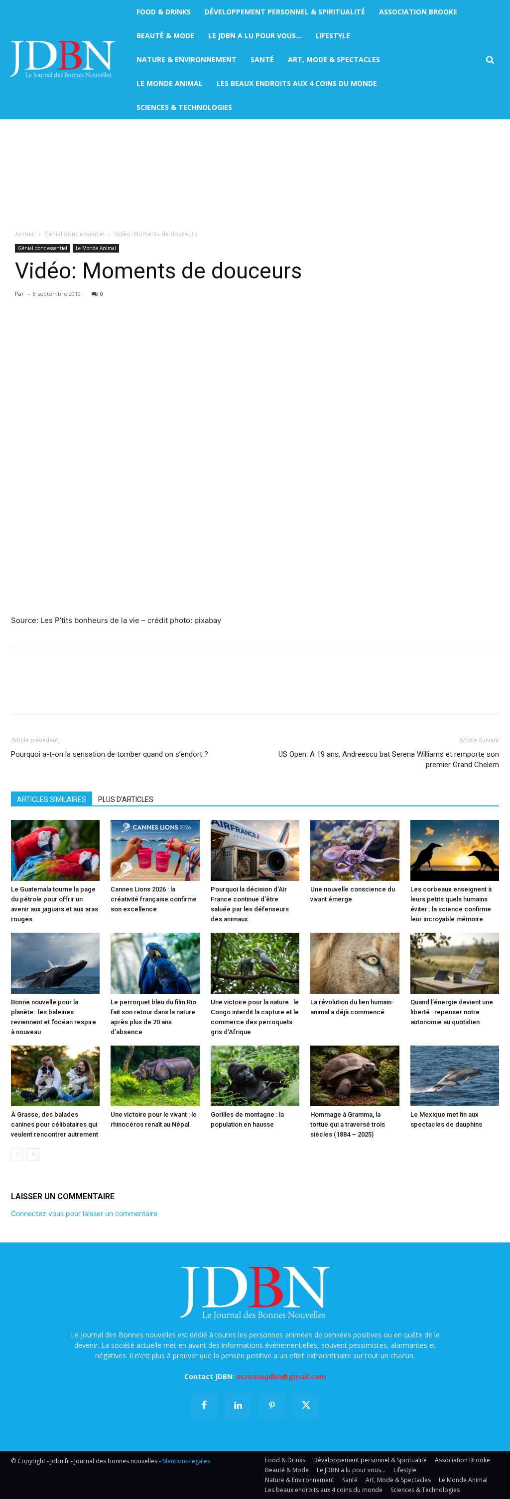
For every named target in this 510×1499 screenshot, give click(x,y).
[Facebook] (21, 332)
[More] (136, 332)
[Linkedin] (113, 332)
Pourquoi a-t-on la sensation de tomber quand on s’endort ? (109, 754)
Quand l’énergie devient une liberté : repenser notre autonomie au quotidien (451, 1012)
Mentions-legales (186, 1461)
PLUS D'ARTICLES (125, 799)
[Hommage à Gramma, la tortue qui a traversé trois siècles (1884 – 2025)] (354, 1076)
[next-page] (33, 1154)
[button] (490, 60)
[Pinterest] (67, 332)
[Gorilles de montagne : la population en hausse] (255, 1076)
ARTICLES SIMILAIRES (51, 799)
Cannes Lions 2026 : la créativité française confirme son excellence (154, 899)
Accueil (25, 234)
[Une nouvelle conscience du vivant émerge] (354, 850)
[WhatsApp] (90, 332)
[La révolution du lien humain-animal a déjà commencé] (354, 963)
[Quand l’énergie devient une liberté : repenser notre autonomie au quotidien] (454, 963)
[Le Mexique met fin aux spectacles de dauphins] (454, 1076)
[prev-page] (17, 1154)
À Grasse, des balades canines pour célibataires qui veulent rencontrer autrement (54, 1124)
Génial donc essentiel (74, 234)
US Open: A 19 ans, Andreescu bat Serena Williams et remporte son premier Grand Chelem (388, 759)
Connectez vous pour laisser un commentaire (84, 1213)
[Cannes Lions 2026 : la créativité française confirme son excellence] (155, 850)
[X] (44, 332)
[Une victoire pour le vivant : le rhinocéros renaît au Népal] (155, 1076)
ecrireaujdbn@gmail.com (281, 1376)
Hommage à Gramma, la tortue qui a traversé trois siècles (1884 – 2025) (347, 1124)
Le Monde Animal (96, 248)
